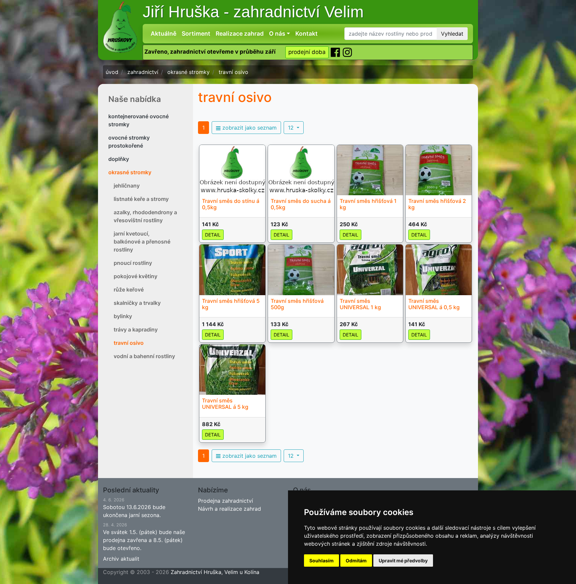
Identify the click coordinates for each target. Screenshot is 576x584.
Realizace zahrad (240, 33)
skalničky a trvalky (137, 302)
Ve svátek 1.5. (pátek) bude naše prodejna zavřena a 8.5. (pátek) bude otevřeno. (144, 536)
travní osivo (129, 342)
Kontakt (306, 33)
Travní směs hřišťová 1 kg (368, 204)
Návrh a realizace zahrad (229, 508)
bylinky (123, 316)
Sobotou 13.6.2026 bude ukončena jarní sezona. (134, 507)
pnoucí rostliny (133, 263)
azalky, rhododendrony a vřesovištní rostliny (145, 216)
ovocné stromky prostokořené (129, 141)
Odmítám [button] (356, 560)
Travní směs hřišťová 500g (297, 303)
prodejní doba (307, 52)
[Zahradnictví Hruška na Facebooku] (336, 52)
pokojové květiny (135, 276)
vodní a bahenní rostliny (144, 356)
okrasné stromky (129, 172)
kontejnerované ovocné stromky (138, 120)
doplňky (118, 159)
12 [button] (291, 127)
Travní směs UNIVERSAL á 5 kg (225, 403)
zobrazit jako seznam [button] (249, 127)
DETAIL (213, 235)
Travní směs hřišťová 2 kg (437, 204)
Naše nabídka (134, 99)
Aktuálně (163, 33)
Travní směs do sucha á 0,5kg (301, 204)
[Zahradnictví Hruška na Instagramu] (347, 52)
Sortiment (196, 33)
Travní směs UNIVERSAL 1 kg (360, 303)
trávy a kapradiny (136, 329)
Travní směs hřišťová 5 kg (231, 303)
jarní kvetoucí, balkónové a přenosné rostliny (142, 241)
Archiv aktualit (121, 558)
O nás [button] (277, 33)
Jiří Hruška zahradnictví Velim (253, 12)
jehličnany (127, 185)
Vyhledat (452, 33)
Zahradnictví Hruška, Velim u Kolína (215, 572)
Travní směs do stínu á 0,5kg (230, 204)
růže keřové (129, 289)
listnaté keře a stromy (141, 199)
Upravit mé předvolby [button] (403, 560)
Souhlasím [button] (321, 560)
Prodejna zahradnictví (225, 500)
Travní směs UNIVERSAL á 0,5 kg (434, 303)
